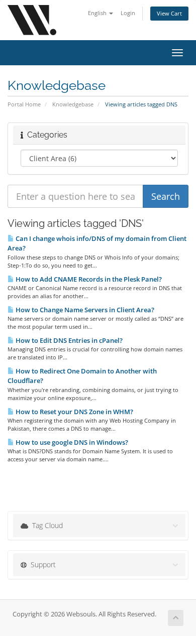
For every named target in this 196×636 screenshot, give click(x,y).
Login (128, 13)
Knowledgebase (72, 104)
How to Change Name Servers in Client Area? (84, 309)
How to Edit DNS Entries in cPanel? (68, 340)
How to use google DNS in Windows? (71, 442)
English (98, 13)
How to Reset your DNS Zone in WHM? (73, 411)
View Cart (169, 13)
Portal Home (24, 104)
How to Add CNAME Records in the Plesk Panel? (88, 279)
